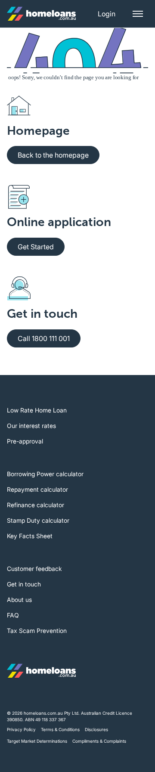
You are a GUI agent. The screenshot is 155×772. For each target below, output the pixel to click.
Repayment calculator (37, 489)
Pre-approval (25, 441)
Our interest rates (31, 425)
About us (19, 599)
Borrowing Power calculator (45, 473)
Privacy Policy (21, 729)
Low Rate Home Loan (37, 410)
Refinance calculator (35, 504)
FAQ (13, 615)
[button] (107, 14)
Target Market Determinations (37, 741)
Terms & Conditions (60, 729)
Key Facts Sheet (30, 535)
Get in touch (24, 584)
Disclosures (96, 729)
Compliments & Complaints (99, 741)
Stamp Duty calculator (38, 520)
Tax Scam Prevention (37, 630)
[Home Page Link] (41, 13)
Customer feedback (34, 568)
